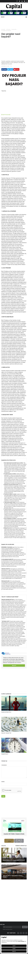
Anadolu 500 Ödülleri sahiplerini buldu (14, 834)
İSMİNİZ (3, 781)
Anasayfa (3, 29)
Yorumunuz (4, 765)
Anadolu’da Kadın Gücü (6, 712)
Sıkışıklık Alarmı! (4, 754)
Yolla (3, 796)
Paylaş (4, 69)
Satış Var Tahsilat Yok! (6, 733)
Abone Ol (14, 665)
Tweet (11, 69)
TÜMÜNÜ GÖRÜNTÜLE (21, 845)
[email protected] (5, 114)
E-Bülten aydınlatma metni (7, 929)
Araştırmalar (14, 29)
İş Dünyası (8, 29)
